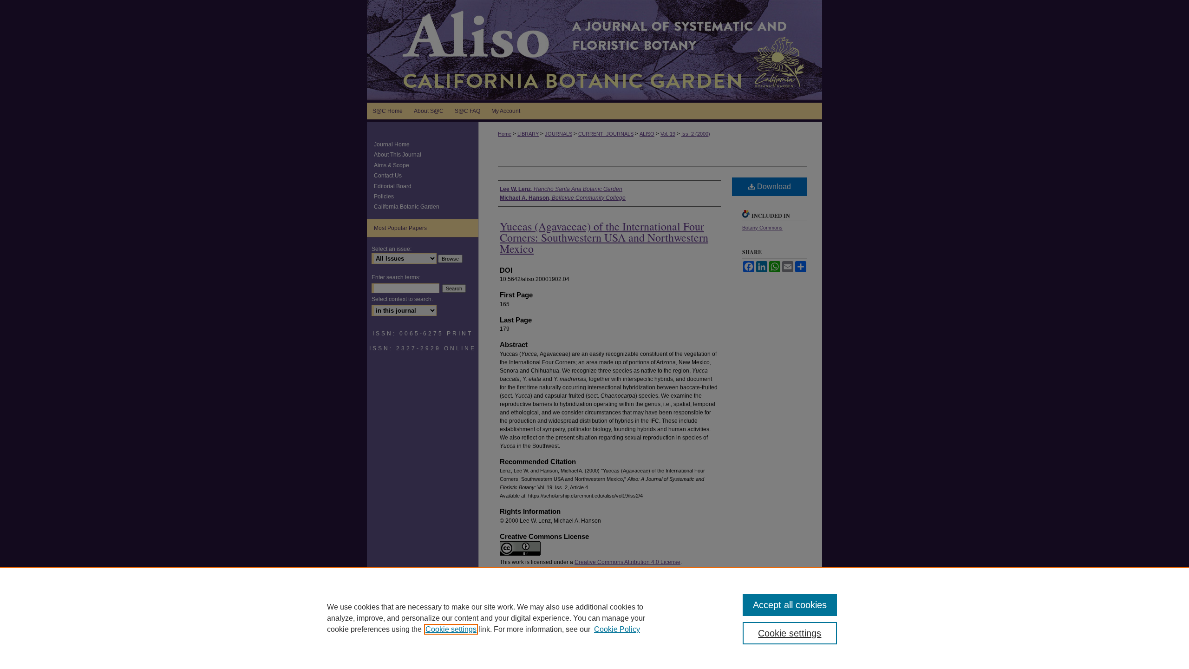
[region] (594, 618)
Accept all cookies (790, 605)
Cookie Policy (617, 629)
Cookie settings (451, 629)
